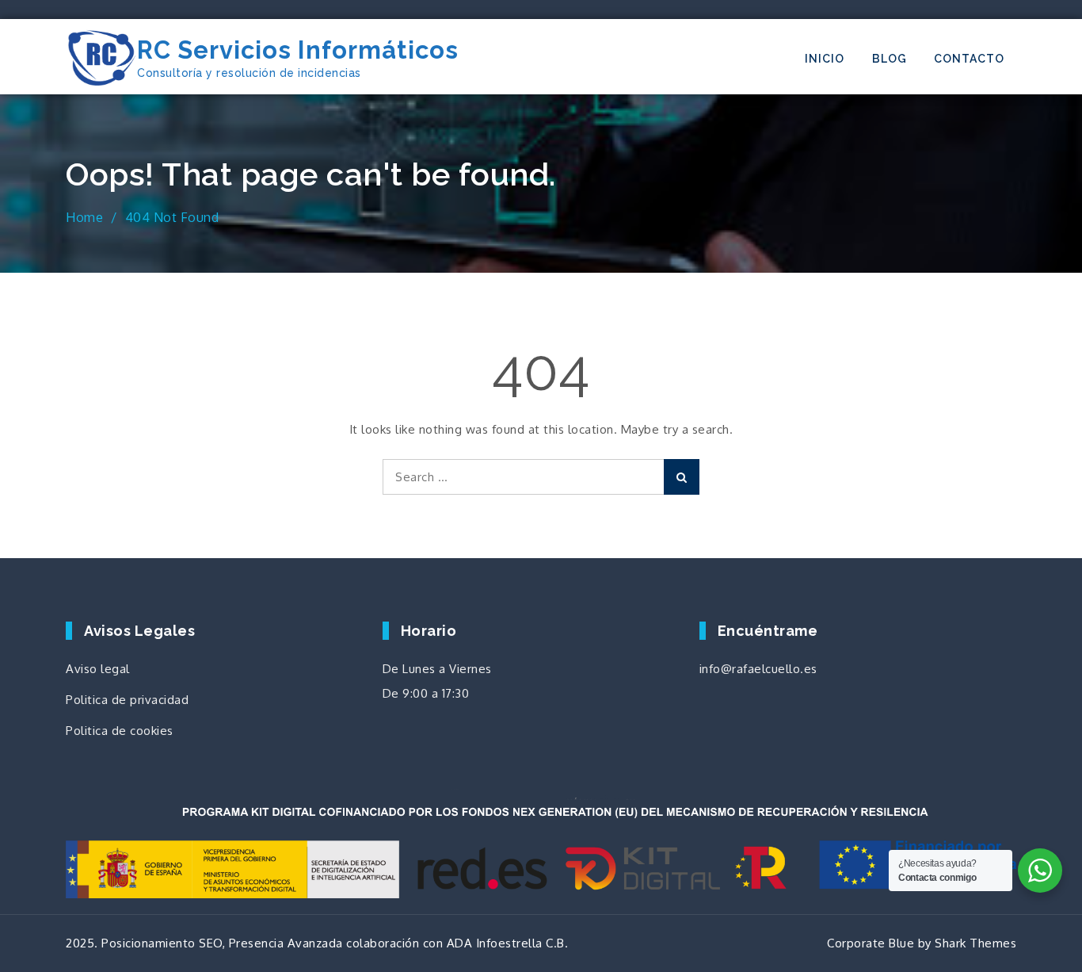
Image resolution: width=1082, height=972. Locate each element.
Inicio (824, 58)
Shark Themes (975, 943)
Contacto (969, 58)
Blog (889, 58)
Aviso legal (98, 668)
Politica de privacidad (127, 699)
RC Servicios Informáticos (298, 50)
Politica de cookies (119, 730)
